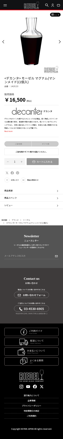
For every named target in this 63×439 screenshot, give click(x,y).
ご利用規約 (31, 415)
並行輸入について (31, 395)
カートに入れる (44, 161)
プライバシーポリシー (31, 405)
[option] (31, 41)
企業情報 (31, 400)
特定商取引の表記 (31, 410)
